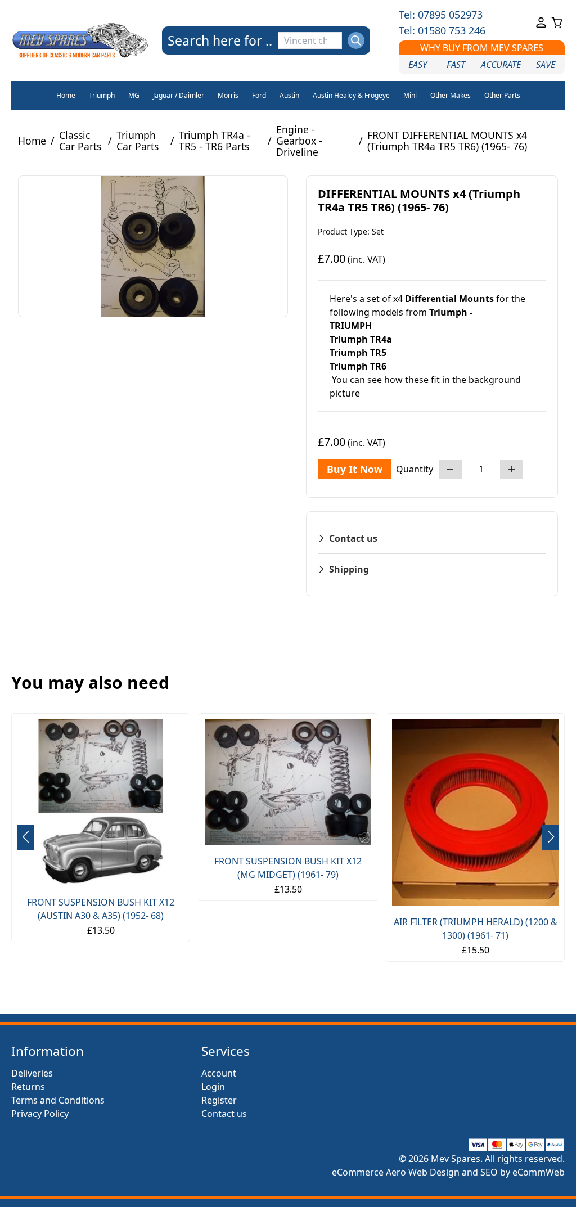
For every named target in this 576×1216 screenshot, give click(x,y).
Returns (28, 1086)
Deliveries (32, 1073)
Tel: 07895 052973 (441, 14)
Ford (259, 95)
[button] (550, 837)
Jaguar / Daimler (178, 95)
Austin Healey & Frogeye (351, 95)
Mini (410, 95)
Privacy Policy (40, 1113)
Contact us (224, 1113)
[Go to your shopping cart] (557, 22)
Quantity (414, 469)
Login (213, 1086)
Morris (228, 95)
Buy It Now (354, 469)
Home (65, 95)
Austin (289, 95)
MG (134, 95)
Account (218, 1073)
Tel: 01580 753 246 (442, 30)
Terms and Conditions (58, 1100)
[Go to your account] (541, 22)
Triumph (102, 95)
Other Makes (450, 95)
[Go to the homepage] (80, 40)
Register (219, 1100)
